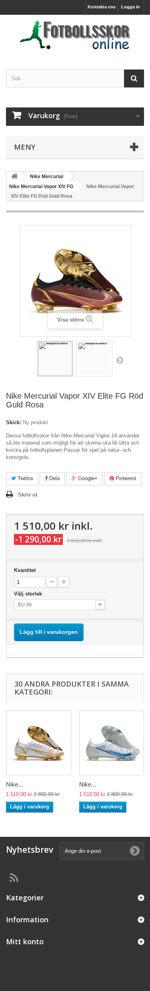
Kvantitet (25, 570)
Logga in (130, 6)
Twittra (24, 478)
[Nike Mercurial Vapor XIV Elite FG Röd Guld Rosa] (55, 358)
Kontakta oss (102, 6)
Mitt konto (25, 941)
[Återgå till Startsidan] (14, 177)
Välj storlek (29, 594)
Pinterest (125, 478)
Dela (54, 478)
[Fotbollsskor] (75, 35)
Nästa (120, 360)
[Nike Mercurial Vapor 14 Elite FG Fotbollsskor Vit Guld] (38, 743)
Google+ (87, 478)
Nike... (14, 784)
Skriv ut (27, 495)
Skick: (13, 422)
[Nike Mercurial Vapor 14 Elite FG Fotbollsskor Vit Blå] (111, 743)
